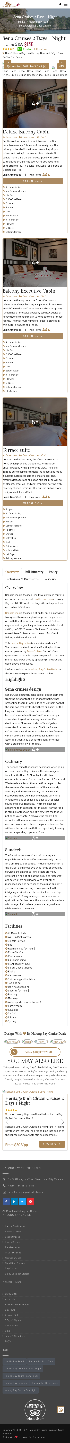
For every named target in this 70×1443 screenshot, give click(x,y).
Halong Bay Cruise (31, 1067)
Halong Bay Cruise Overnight (21, 1390)
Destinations (11, 1325)
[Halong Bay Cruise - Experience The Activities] (11, 4)
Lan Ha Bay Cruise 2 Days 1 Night (23, 1368)
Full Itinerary (34, 572)
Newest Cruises (13, 1257)
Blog (7, 1330)
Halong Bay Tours (54, 1067)
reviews (41, 48)
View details (52, 1144)
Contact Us (11, 1293)
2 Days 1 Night (12, 1314)
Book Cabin (34, 180)
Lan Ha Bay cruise (21, 643)
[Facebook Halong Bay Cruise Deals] (6, 1201)
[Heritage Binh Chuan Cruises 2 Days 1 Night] (35, 1092)
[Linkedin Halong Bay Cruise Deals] (14, 1201)
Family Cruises (12, 1247)
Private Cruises (13, 1252)
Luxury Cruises (12, 1242)
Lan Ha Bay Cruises (15, 1226)
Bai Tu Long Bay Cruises (17, 1273)
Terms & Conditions (15, 1336)
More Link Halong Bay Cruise (21, 1210)
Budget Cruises (13, 1231)
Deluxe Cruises (12, 1236)
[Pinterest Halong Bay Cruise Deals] (30, 1201)
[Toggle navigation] (65, 4)
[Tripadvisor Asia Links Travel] (35, 1409)
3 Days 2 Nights (13, 1320)
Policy (53, 572)
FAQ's (8, 1341)
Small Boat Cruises (15, 1263)
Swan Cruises (34, 651)
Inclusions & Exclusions (22, 579)
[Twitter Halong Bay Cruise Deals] (22, 1201)
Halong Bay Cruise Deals (43, 669)
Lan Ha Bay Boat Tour (41, 1361)
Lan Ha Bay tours (43, 598)
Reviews (50, 579)
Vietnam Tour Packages (17, 1304)
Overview (12, 572)
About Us (10, 1299)
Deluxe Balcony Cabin (26, 132)
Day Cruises (11, 1268)
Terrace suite (16, 450)
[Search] (59, 4)
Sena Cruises (12, 612)
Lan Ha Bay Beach (15, 1361)
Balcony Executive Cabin (29, 291)
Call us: (38, 1052)
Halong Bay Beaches (16, 1383)
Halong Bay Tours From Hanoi (21, 1375)
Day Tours (10, 1309)
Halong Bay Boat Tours (45, 1383)
